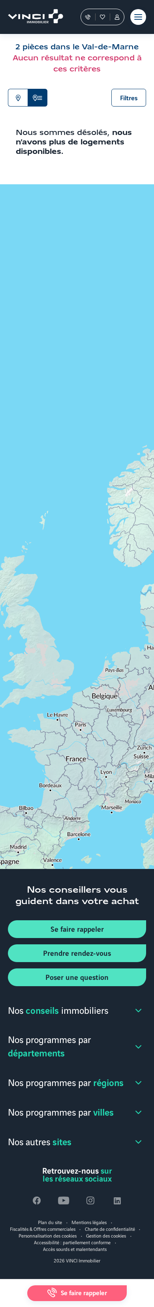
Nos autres (39, 1141)
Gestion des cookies (106, 1235)
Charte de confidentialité (110, 1228)
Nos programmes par (49, 1045)
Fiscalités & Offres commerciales (42, 1228)
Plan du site (50, 1222)
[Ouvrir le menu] (138, 17)
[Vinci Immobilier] (32, 17)
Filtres (129, 97)
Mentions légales (89, 1222)
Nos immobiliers (58, 1010)
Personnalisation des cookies (48, 1235)
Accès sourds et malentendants (75, 1248)
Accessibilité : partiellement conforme (72, 1242)
